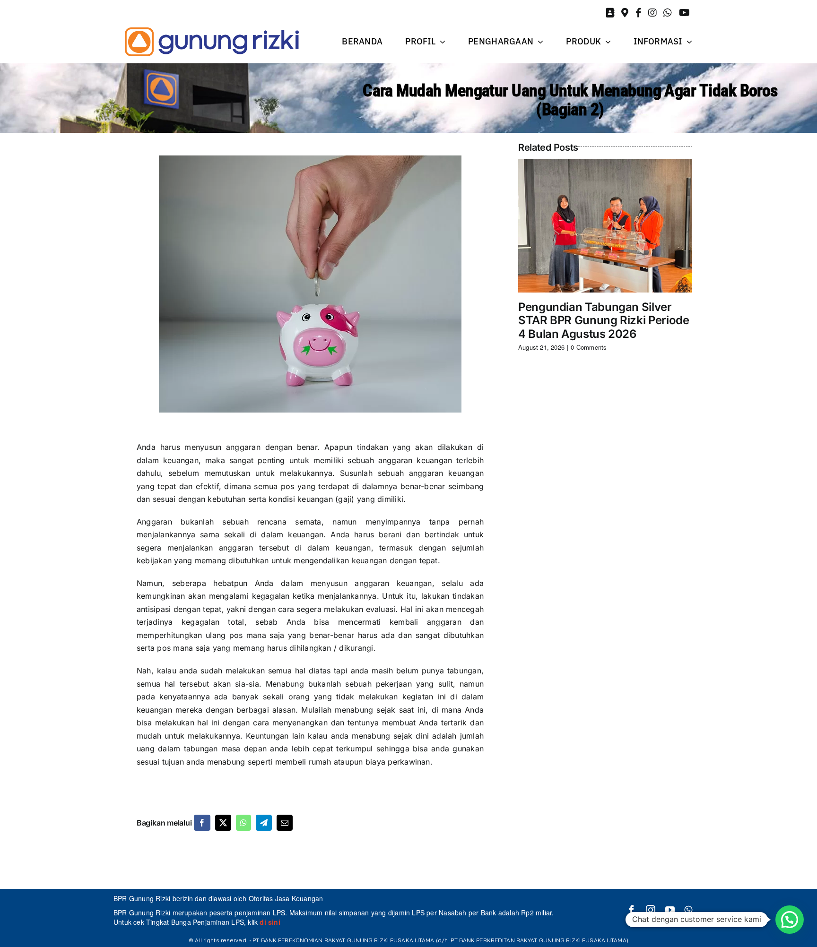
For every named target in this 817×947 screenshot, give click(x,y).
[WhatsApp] (243, 822)
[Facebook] (201, 822)
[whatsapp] (688, 910)
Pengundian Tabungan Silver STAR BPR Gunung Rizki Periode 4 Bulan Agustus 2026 (603, 320)
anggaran (395, 460)
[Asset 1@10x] (212, 41)
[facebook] (631, 910)
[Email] (284, 822)
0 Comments (589, 347)
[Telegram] (263, 822)
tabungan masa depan (225, 748)
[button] (789, 919)
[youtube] (670, 910)
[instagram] (650, 910)
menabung (354, 710)
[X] (223, 822)
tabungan (464, 670)
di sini (269, 922)
